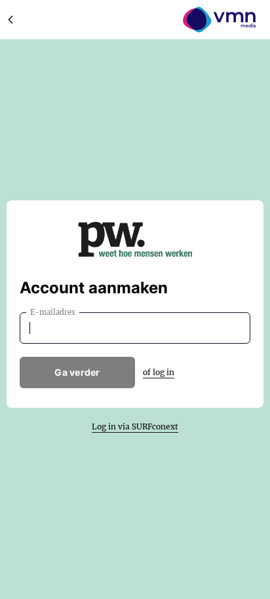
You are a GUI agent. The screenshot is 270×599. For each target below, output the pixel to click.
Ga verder (77, 372)
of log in (158, 372)
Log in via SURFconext (135, 426)
